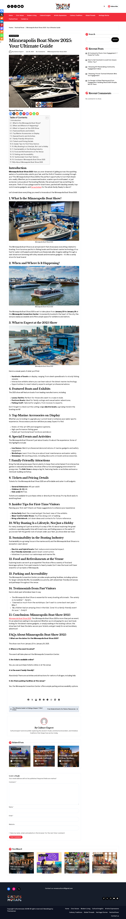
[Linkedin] (20, 113)
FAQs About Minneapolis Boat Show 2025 (27, 162)
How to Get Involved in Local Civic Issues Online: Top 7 (102, 61)
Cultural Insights (45, 15)
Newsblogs (47, 909)
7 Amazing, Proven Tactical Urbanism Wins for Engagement (102, 74)
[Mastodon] (27, 113)
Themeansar (11, 911)
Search (92, 34)
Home (11, 15)
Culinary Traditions (76, 15)
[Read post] (21, 863)
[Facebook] (10, 113)
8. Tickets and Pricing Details (22, 141)
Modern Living (31, 15)
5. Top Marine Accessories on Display (25, 133)
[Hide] (0, 42)
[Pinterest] (23, 113)
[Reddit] (17, 113)
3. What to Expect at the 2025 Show (25, 128)
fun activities (36, 187)
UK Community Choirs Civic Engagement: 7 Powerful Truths (102, 54)
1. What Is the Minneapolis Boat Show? (26, 123)
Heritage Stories (104, 15)
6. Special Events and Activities (23, 136)
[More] (37, 113)
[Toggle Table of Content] (46, 117)
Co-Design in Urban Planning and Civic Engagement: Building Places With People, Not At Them (102, 82)
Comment (13, 782)
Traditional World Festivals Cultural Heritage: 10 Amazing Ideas (43, 759)
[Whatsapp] (33, 113)
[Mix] (30, 113)
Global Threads (90, 15)
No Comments (40, 51)
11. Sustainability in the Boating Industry (27, 149)
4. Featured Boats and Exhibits (23, 131)
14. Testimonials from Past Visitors (25, 157)
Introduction (16, 120)
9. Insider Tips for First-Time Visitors (25, 144)
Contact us (24, 19)
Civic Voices (20, 15)
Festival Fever (13, 19)
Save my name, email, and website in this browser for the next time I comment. (37, 833)
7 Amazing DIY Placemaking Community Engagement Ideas (101, 68)
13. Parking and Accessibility (22, 154)
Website (12, 824)
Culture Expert (45, 727)
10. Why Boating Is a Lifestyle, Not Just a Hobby (30, 146)
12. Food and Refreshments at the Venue (27, 152)
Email (11, 816)
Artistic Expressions (60, 15)
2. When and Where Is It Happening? (24, 126)
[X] (13, 113)
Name (11, 807)
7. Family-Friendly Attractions (22, 139)
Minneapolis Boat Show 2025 (57, 51)
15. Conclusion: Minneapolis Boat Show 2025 (28, 159)
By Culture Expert (18, 51)
